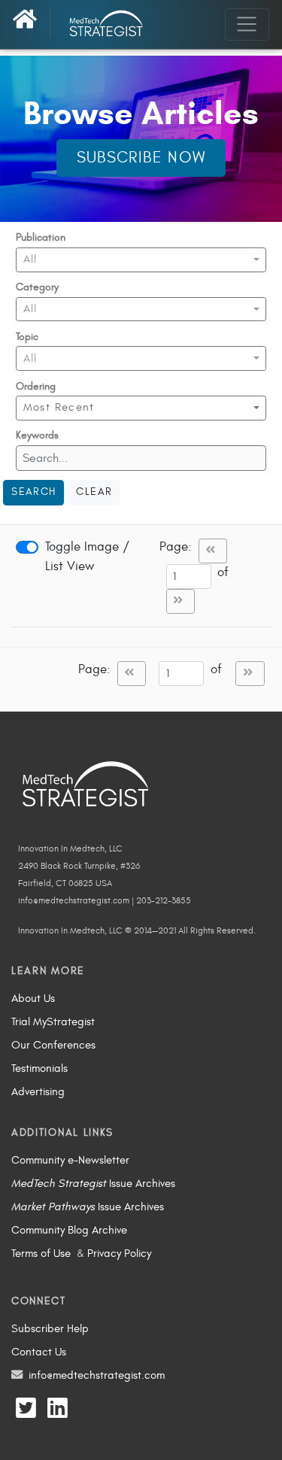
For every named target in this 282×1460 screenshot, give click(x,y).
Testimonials (39, 1068)
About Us (33, 998)
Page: (175, 546)
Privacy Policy (119, 1253)
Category (37, 287)
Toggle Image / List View (87, 556)
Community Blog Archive (69, 1230)
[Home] (31, 23)
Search (33, 492)
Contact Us (38, 1351)
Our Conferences (53, 1045)
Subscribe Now (141, 157)
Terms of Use (41, 1253)
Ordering (36, 387)
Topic (27, 337)
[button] (141, 259)
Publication (40, 238)
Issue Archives (93, 1183)
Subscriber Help (50, 1328)
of (226, 572)
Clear (94, 492)
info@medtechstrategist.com (97, 1375)
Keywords (37, 436)
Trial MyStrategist (53, 1021)
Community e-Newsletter (70, 1160)
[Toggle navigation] (247, 24)
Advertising (38, 1091)
